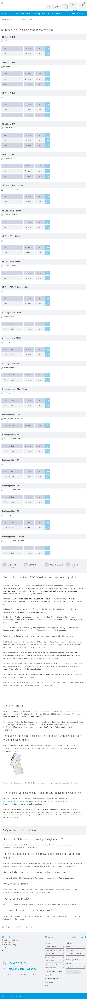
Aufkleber (69, 943)
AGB (46, 985)
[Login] (73, 5)
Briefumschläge (55, 13)
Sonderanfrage (50, 968)
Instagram (6, 950)
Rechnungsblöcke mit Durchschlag (15, 801)
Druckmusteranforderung (54, 971)
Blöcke (68, 947)
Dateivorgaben (50, 961)
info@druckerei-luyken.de (22, 968)
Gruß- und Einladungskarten (72, 958)
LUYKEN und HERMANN (53, 950)
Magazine (69, 966)
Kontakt (48, 975)
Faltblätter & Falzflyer (73, 954)
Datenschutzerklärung (53, 964)
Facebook (6, 947)
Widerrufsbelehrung (52, 978)
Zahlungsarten (50, 957)
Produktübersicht (8, 19)
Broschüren (70, 950)
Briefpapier (40, 13)
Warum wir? (49, 954)
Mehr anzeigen (73, 972)
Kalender (69, 963)
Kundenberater (50, 947)
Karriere (48, 943)
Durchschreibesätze (24, 13)
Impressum (49, 982)
